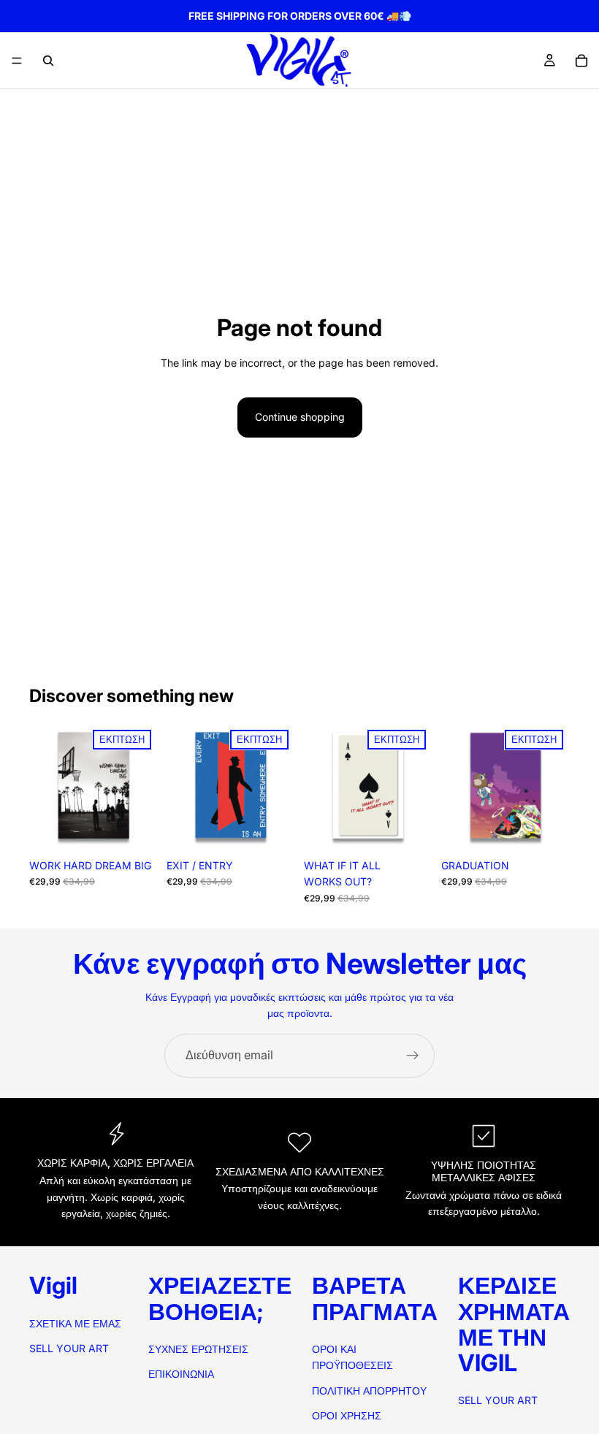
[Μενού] (17, 60)
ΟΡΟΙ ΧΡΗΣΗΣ (346, 1415)
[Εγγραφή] (412, 1055)
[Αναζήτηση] (48, 61)
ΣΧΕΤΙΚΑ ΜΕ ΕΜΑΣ (75, 1323)
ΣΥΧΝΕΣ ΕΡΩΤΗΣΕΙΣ (198, 1349)
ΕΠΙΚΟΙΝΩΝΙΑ (181, 1374)
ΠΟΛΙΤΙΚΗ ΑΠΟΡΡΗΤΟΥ (369, 1390)
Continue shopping (300, 417)
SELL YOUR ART (69, 1348)
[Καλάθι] (581, 61)
